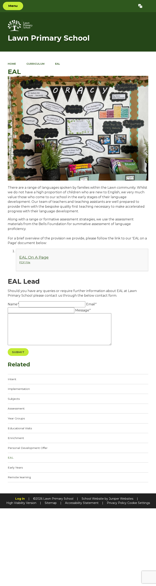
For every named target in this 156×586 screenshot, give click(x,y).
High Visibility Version (21, 503)
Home (12, 63)
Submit (18, 352)
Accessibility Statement (82, 503)
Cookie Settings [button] (138, 503)
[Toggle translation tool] (140, 6)
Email (91, 304)
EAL (57, 63)
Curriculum (35, 63)
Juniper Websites (121, 498)
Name (13, 304)
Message (82, 310)
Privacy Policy (117, 503)
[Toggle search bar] (149, 6)
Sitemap (51, 503)
